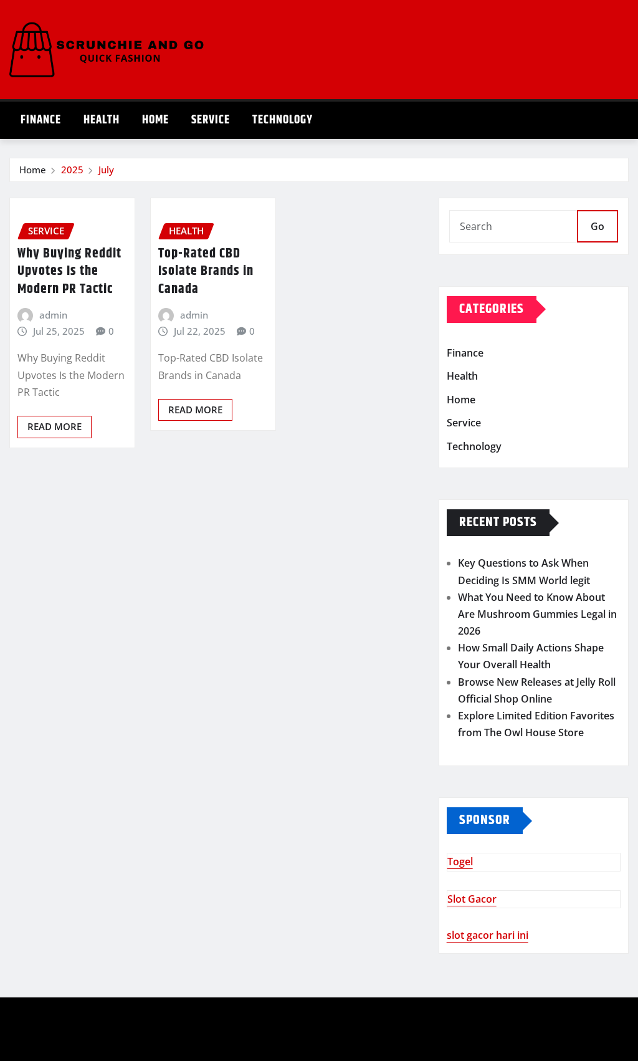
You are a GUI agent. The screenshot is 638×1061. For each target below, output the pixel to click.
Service (210, 120)
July (106, 169)
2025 (72, 169)
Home (155, 120)
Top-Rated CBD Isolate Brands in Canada (206, 271)
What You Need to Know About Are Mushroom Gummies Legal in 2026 (537, 614)
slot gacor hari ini (487, 935)
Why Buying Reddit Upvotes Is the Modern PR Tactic (69, 271)
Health (101, 120)
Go (597, 226)
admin (53, 315)
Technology (282, 120)
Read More (54, 426)
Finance (41, 120)
